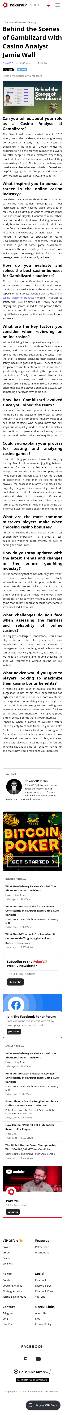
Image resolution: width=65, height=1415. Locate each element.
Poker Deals (42, 1247)
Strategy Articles (12, 1291)
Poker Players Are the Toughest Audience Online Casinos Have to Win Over (31, 1103)
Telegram (8, 1314)
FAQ (37, 1319)
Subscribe (15, 982)
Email (6, 1319)
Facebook (41, 1280)
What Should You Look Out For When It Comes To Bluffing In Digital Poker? (30, 936)
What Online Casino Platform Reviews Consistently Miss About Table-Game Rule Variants (32, 911)
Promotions (42, 1253)
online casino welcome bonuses (32, 296)
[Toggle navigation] (57, 5)
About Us (40, 1314)
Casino (7, 1258)
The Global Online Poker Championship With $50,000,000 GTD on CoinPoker (30, 1147)
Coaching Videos (12, 1286)
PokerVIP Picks (10, 63)
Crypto (7, 1253)
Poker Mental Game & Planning (19, 22)
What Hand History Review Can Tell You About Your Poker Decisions (30, 888)
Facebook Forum (45, 1291)
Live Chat (8, 1325)
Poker (6, 1247)
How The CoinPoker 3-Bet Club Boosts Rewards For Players (29, 1127)
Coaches (7, 1280)
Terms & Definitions (14, 1297)
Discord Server (44, 1286)
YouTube (40, 1297)
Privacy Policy (43, 1325)
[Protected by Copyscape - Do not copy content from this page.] (32, 1380)
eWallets (8, 1264)
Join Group (13, 1031)
